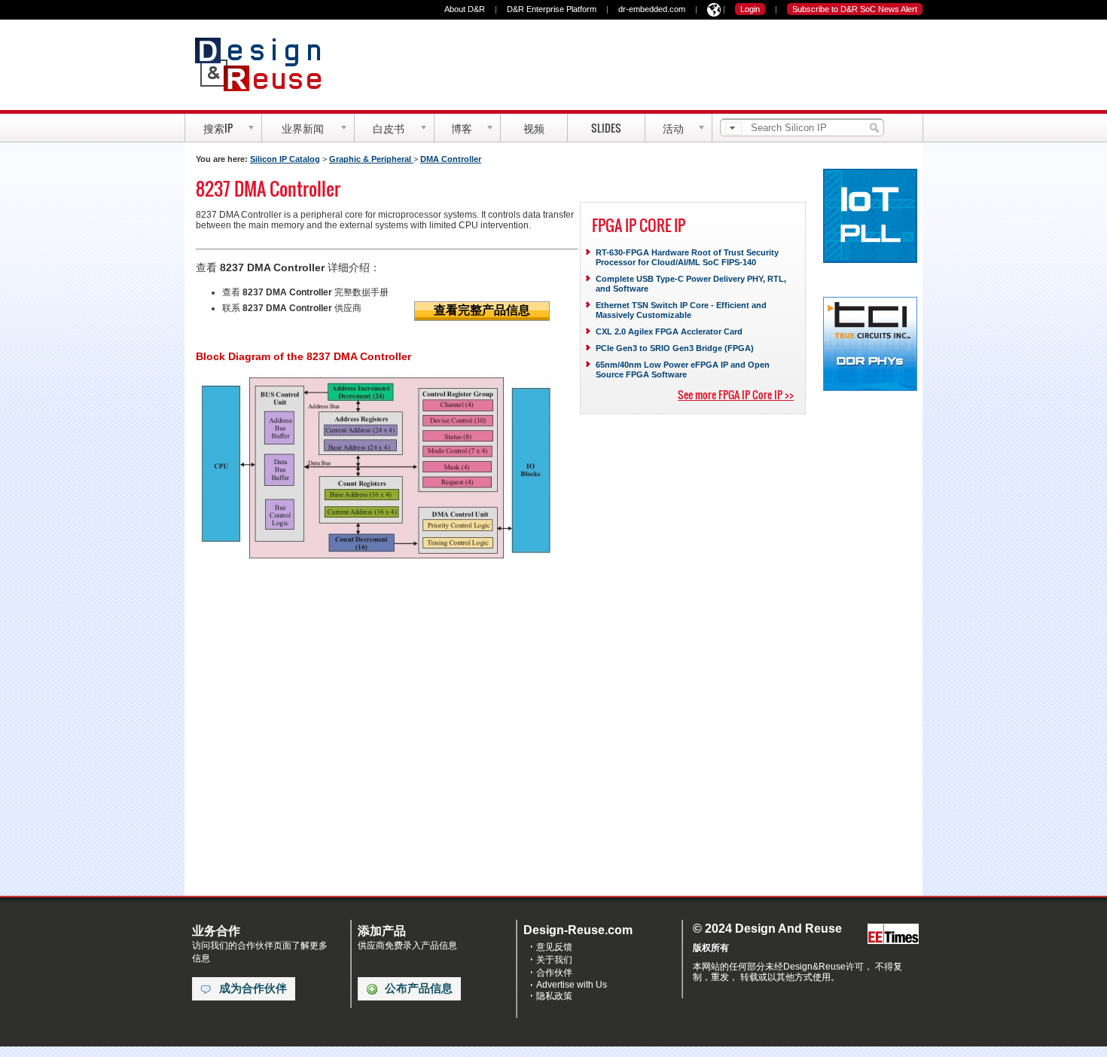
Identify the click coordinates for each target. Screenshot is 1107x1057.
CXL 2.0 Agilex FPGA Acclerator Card (669, 331)
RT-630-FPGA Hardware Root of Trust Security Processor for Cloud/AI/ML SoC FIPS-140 (687, 257)
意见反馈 (554, 947)
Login (750, 9)
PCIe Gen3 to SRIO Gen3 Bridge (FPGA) (675, 348)
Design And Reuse (265, 64)
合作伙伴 (554, 972)
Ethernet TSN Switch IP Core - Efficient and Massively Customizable (681, 310)
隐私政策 (554, 996)
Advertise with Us (571, 984)
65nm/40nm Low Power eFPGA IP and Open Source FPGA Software (683, 369)
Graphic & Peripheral (371, 158)
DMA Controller (450, 158)
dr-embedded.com (651, 9)
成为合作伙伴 (253, 988)
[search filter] (733, 128)
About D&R (464, 9)
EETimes (893, 934)
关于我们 (554, 960)
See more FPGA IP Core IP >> (736, 394)
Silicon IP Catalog (285, 158)
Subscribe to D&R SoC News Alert (854, 9)
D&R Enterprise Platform (551, 9)
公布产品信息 (419, 988)
